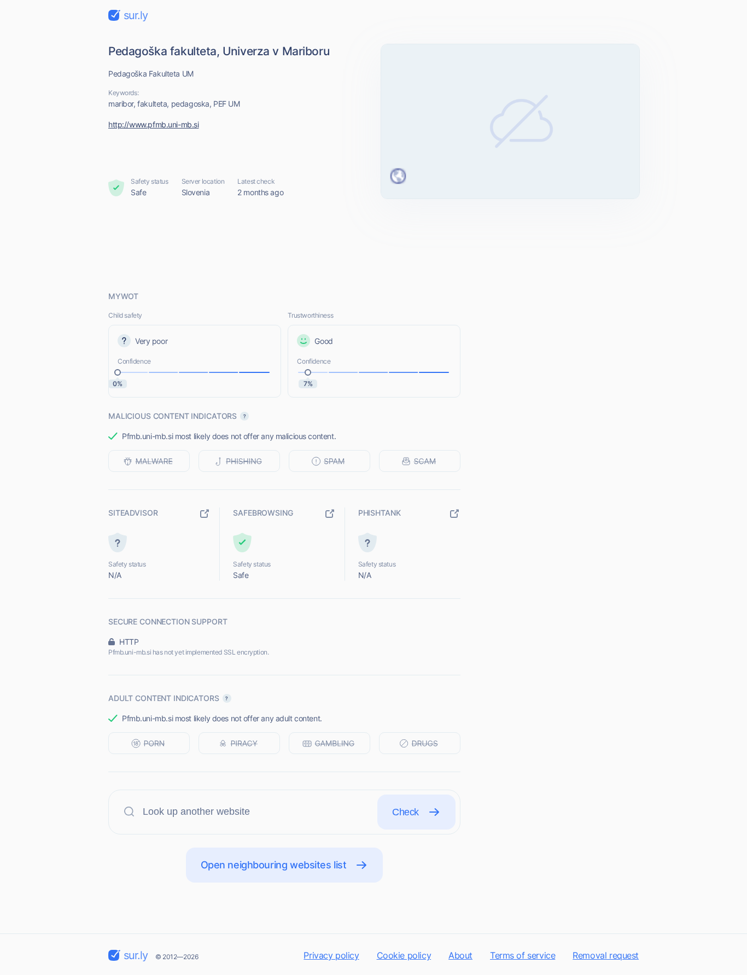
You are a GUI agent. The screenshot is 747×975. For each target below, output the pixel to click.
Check (405, 812)
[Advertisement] (373, 244)
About (460, 955)
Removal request (606, 955)
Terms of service (522, 955)
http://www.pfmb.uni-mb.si (153, 124)
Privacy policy (331, 955)
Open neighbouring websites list (274, 865)
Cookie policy (404, 955)
